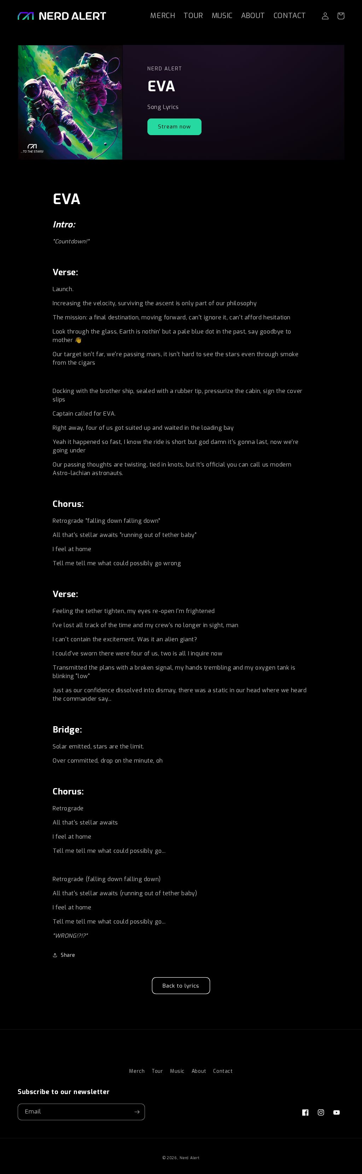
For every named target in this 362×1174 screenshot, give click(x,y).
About (199, 1071)
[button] (341, 16)
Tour (157, 1071)
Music (177, 1071)
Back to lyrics (181, 985)
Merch (137, 1071)
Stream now (174, 126)
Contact (223, 1071)
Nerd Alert (189, 1158)
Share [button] (68, 955)
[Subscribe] (137, 1112)
